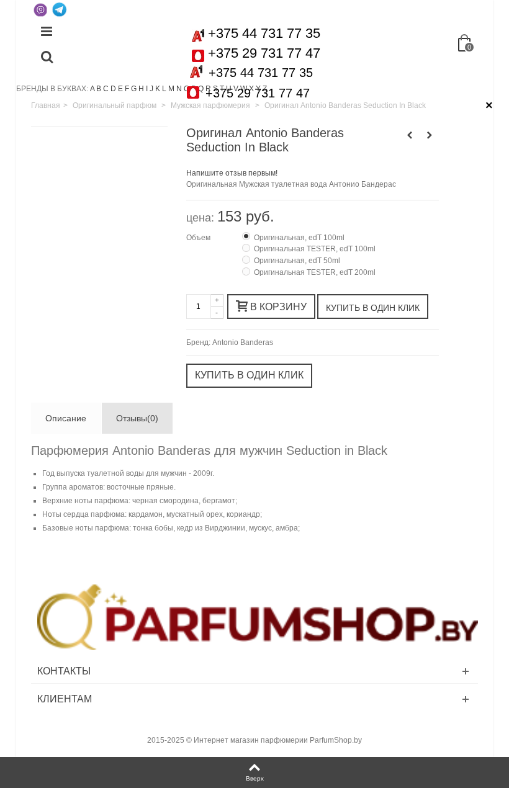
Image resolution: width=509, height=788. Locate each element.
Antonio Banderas (242, 342)
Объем (199, 237)
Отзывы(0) (137, 418)
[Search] (47, 58)
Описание (65, 418)
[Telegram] (59, 9)
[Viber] (40, 9)
